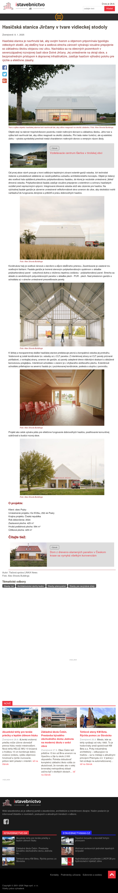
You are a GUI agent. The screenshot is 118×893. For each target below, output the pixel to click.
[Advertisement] (59, 624)
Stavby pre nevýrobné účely (82, 586)
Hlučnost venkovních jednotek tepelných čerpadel (94, 849)
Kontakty (54, 874)
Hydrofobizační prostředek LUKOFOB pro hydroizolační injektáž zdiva (95, 860)
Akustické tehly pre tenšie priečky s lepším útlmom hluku (33, 839)
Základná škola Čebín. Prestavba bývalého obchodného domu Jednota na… (34, 851)
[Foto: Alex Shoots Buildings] (62, 258)
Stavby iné (9, 586)
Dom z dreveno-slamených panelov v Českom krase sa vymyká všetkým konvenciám (78, 553)
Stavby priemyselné (57, 586)
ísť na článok (86, 764)
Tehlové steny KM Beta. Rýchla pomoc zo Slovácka (36, 860)
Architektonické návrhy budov (31, 586)
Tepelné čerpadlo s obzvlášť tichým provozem (92, 839)
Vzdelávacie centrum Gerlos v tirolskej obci (76, 153)
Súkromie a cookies (92, 874)
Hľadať (109, 8)
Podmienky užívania (71, 874)
